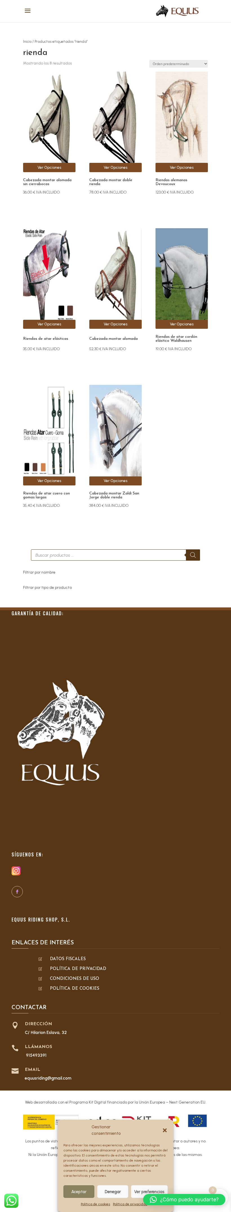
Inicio (27, 41)
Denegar (113, 1191)
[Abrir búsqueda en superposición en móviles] (115, 555)
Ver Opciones (49, 167)
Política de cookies (95, 1204)
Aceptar (78, 1191)
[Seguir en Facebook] (17, 891)
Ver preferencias (149, 1191)
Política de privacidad (130, 1204)
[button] (165, 1130)
